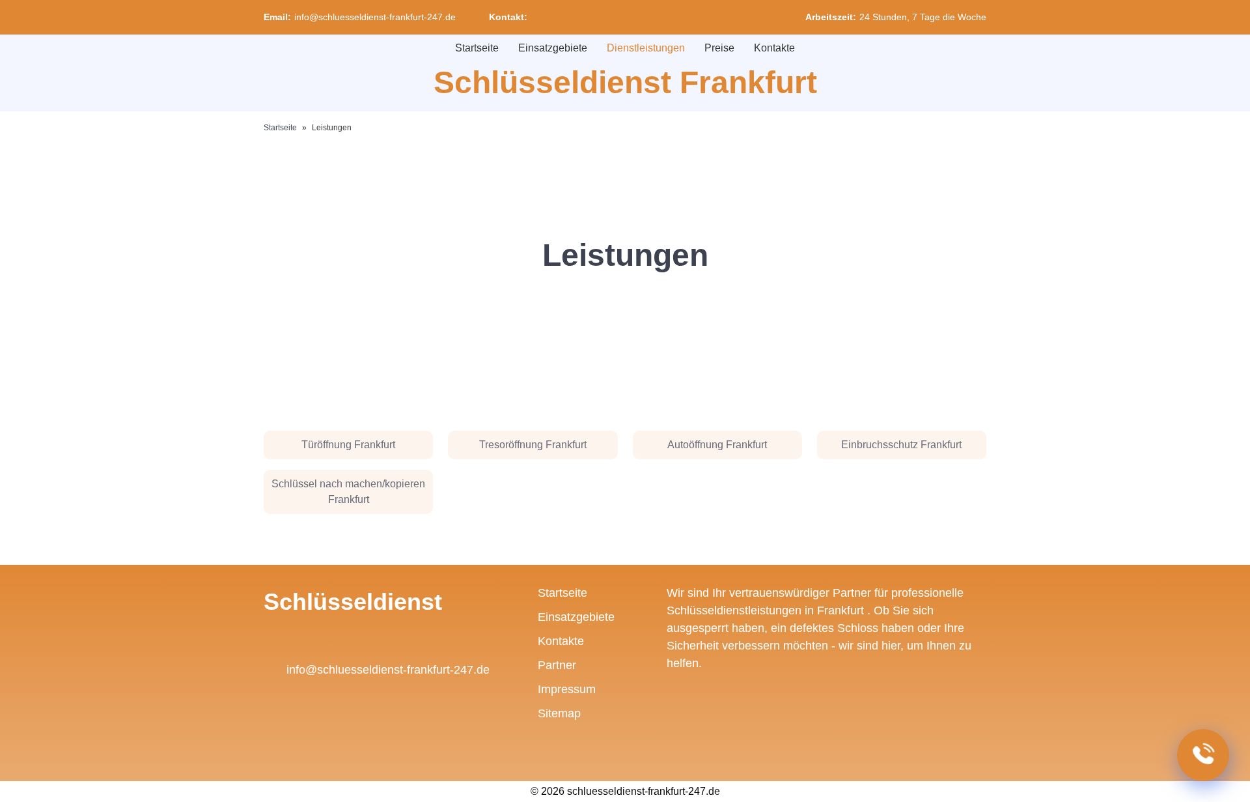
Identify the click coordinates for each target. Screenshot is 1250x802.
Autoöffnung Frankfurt (717, 444)
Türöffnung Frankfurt (348, 444)
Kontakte (774, 47)
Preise (719, 47)
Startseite (477, 47)
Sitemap (559, 713)
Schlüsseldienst (353, 601)
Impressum (567, 689)
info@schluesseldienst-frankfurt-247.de (375, 17)
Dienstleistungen (646, 47)
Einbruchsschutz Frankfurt (901, 444)
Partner (557, 665)
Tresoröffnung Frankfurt (533, 444)
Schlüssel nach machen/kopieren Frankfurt (348, 491)
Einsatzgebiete (552, 47)
